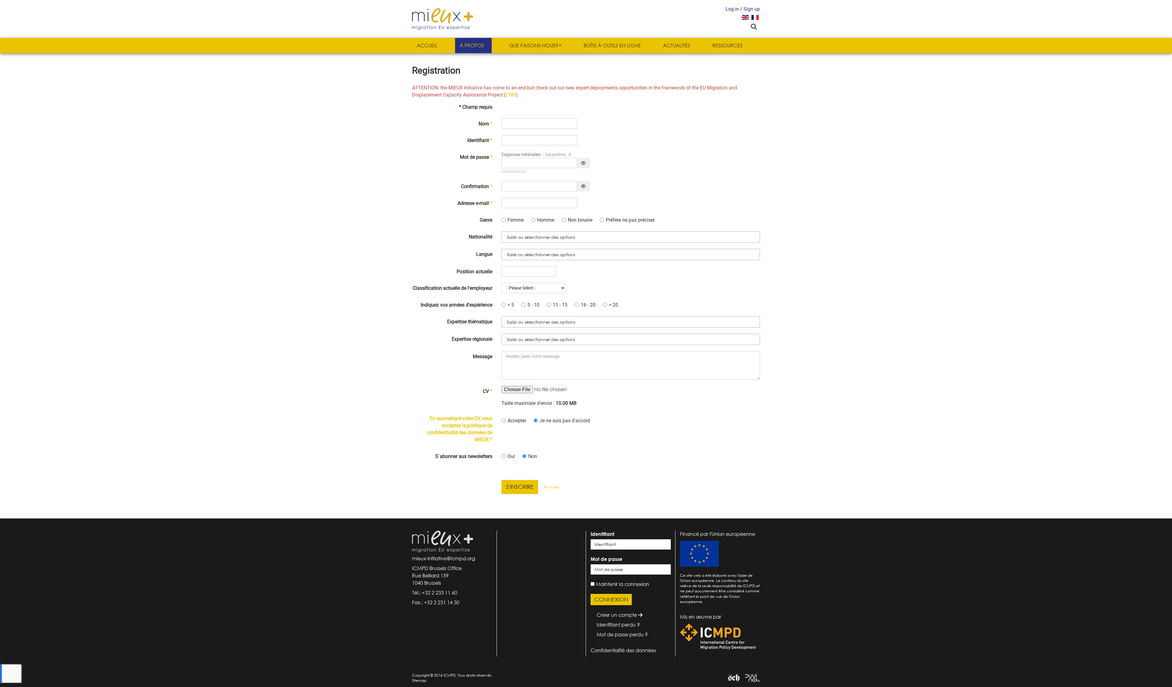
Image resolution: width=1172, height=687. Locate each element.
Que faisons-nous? (533, 45)
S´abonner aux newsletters (463, 456)
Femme (516, 220)
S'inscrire (520, 486)
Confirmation (476, 186)
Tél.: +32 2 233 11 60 (434, 593)
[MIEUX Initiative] (442, 18)
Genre (486, 220)
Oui (512, 456)
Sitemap (419, 680)
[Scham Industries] (731, 677)
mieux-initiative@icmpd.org (443, 558)
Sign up (751, 9)
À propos (472, 45)
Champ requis (475, 107)
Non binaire (581, 220)
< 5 (511, 305)
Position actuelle (474, 271)
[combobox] (630, 237)
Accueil (427, 45)
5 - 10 (534, 305)
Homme (546, 220)
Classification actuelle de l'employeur (452, 288)
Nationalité (480, 237)
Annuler (551, 486)
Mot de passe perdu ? (622, 634)
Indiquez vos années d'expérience (456, 305)
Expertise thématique (469, 322)
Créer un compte (617, 615)
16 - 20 (589, 305)
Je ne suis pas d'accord (565, 420)
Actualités (676, 45)
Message (482, 356)
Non (532, 456)
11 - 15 (561, 305)
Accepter (517, 420)
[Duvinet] (750, 677)
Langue (484, 254)
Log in (732, 9)
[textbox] (546, 237)
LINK (510, 95)
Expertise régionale (472, 339)
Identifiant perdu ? (618, 625)
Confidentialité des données (623, 650)
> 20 (613, 305)
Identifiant (479, 140)
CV (486, 391)
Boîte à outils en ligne (612, 45)
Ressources (727, 45)
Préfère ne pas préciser (630, 220)
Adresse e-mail (475, 203)
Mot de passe (476, 157)
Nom (485, 124)
